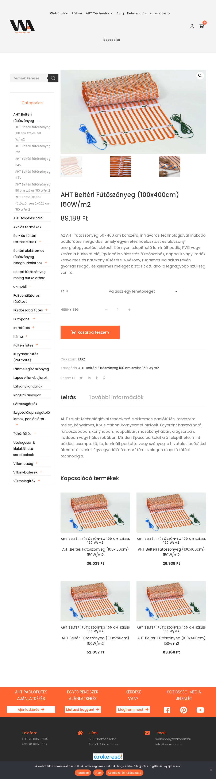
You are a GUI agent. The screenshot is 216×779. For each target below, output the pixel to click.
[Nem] (211, 770)
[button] (200, 75)
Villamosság (23, 463)
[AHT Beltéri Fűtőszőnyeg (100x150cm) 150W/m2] (95, 513)
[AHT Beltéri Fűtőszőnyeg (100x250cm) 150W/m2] (95, 601)
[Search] (53, 78)
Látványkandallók (27, 386)
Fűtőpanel (21, 319)
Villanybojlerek (25, 472)
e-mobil (20, 286)
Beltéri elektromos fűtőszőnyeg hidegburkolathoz (28, 257)
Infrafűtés (21, 327)
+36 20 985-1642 (34, 744)
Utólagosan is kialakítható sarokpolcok (24, 448)
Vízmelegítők (24, 481)
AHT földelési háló (28, 218)
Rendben (83, 772)
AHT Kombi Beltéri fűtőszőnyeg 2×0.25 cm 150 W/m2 (32, 203)
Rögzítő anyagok (27, 395)
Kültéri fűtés (23, 345)
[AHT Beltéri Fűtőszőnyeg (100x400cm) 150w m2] (171, 601)
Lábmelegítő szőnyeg (31, 369)
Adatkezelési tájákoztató (124, 772)
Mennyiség (70, 309)
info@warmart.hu (168, 744)
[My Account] (192, 26)
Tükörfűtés (22, 433)
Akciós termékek (27, 227)
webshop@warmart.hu (173, 739)
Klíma (18, 336)
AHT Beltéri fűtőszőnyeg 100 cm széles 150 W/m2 (118, 368)
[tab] (68, 397)
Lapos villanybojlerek (30, 377)
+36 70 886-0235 (35, 739)
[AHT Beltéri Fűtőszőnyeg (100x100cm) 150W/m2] (171, 513)
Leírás (68, 397)
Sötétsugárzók (25, 403)
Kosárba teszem (93, 332)
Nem (98, 772)
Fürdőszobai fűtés (28, 310)
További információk (116, 397)
